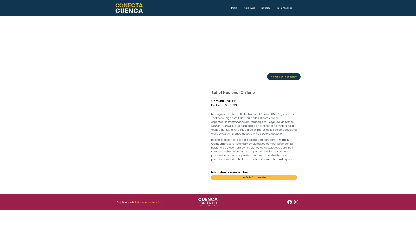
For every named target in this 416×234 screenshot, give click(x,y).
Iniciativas (249, 8)
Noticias (266, 8)
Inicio (234, 8)
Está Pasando (284, 8)
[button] (284, 76)
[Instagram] (296, 202)
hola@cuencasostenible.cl (147, 202)
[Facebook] (289, 202)
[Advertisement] (208, 40)
